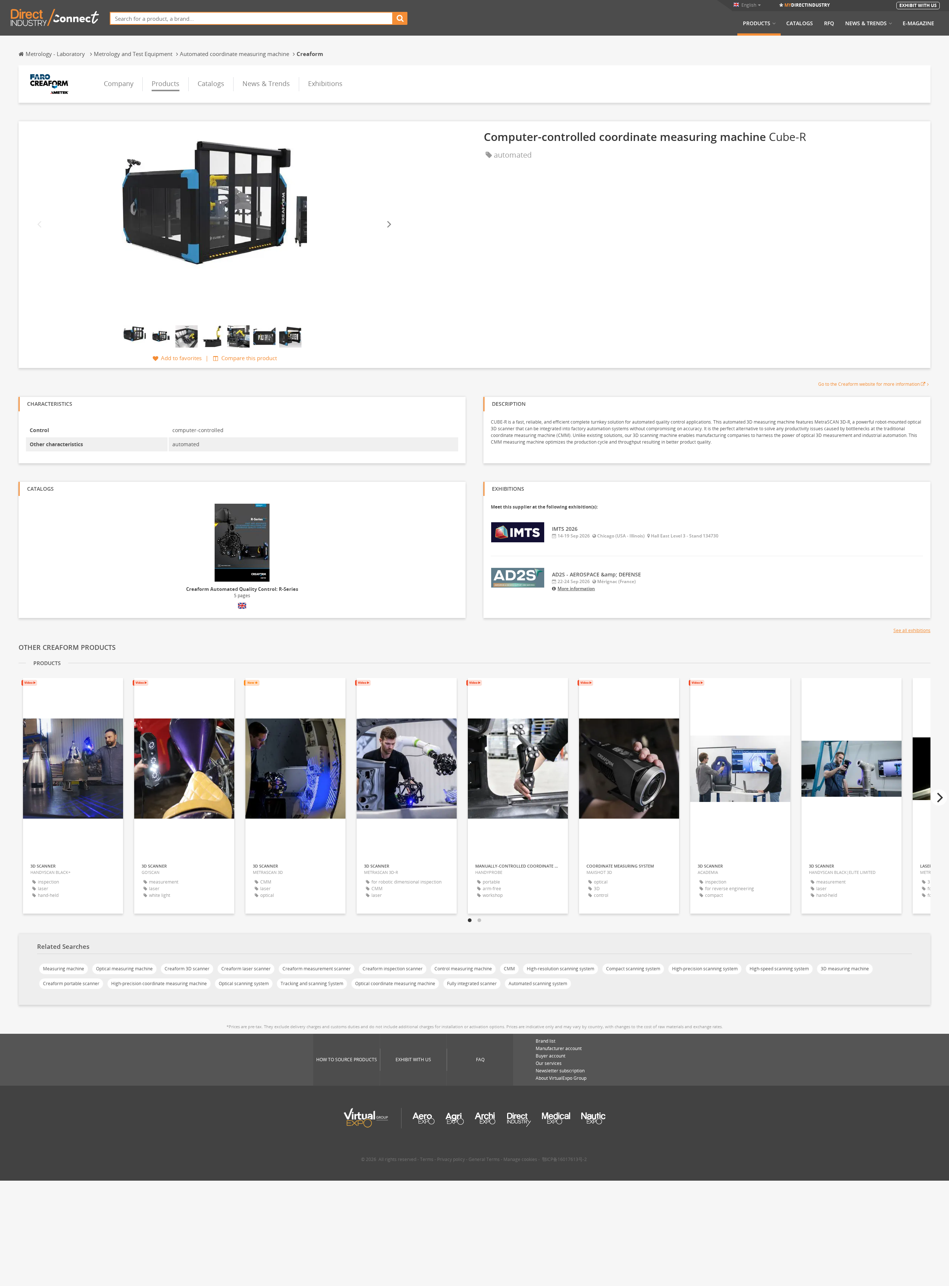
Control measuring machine (463, 969)
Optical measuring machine (124, 969)
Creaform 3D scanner (187, 969)
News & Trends (866, 23)
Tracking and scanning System (312, 983)
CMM (509, 969)
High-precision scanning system (705, 969)
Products (756, 23)
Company (118, 83)
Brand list (545, 1041)
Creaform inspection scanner (393, 969)
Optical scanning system (244, 983)
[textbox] (251, 18)
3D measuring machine (845, 969)
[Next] (388, 224)
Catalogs (799, 23)
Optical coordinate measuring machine (395, 983)
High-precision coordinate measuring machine (159, 983)
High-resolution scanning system (560, 969)
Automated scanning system (538, 983)
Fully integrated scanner (472, 983)
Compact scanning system (633, 969)
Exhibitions (325, 83)
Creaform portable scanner (71, 983)
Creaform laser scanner (246, 969)
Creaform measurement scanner (316, 969)
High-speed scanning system (779, 969)
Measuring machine (63, 969)
